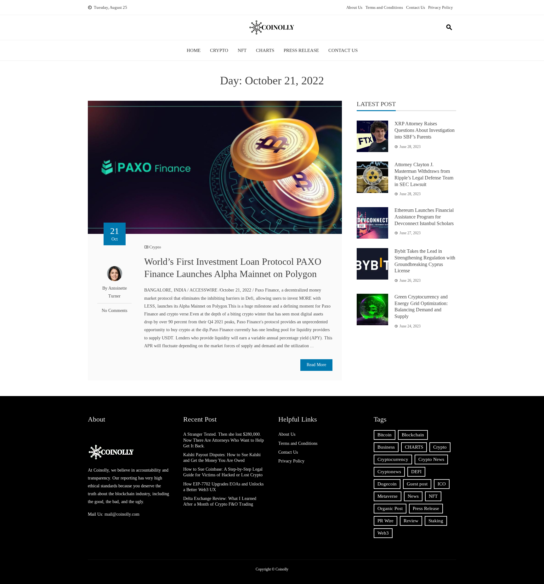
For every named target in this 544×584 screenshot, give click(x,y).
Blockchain (413, 434)
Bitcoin (384, 434)
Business (386, 447)
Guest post (417, 483)
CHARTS (265, 50)
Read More (316, 364)
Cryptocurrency (392, 459)
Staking (435, 520)
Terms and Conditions (384, 7)
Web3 (383, 533)
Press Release (301, 50)
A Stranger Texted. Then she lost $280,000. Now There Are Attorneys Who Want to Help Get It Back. (223, 440)
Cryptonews (389, 471)
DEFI (416, 471)
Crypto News (431, 459)
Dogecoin (387, 483)
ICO (442, 483)
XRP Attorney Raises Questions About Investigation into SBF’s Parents (424, 130)
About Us (354, 7)
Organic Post (390, 508)
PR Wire (385, 520)
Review (411, 520)
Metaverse (387, 496)
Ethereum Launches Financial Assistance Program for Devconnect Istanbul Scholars (424, 216)
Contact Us (415, 7)
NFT (242, 50)
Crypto (219, 50)
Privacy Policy (440, 7)
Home (194, 50)
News (413, 496)
